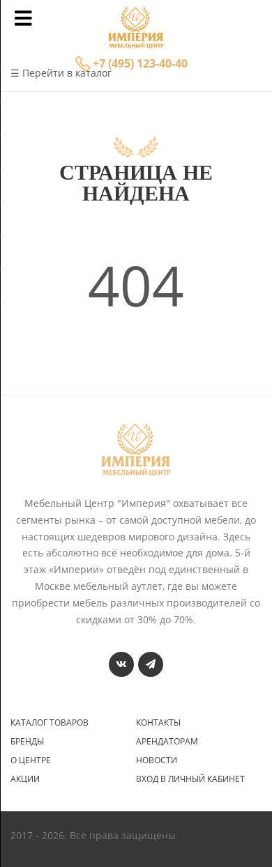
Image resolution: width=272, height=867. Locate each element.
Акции (25, 779)
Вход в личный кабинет (190, 779)
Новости (156, 760)
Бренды (27, 741)
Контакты (158, 723)
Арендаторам (167, 741)
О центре (30, 760)
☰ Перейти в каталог (61, 72)
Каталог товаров (49, 723)
